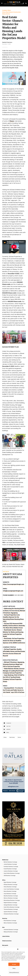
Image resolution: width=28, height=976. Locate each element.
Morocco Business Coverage (11, 898)
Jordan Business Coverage (10, 864)
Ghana (11, 121)
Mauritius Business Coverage (11, 895)
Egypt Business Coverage (10, 882)
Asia (3, 927)
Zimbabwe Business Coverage (11, 913)
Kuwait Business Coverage (10, 868)
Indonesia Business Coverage (11, 929)
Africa (3, 880)
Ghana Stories (6, 14)
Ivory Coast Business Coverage (11, 889)
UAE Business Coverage (9, 875)
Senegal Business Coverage (10, 904)
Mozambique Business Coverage (12, 900)
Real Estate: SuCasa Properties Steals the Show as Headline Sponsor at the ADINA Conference (14, 641)
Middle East (5, 859)
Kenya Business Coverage (10, 891)
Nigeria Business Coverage (10, 902)
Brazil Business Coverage (10, 920)
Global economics (6, 940)
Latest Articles (6, 936)
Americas (4, 918)
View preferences (14, 972)
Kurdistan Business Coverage (11, 866)
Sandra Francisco (7, 42)
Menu (2, 3)
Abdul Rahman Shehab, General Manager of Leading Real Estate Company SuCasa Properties (13, 671)
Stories (19, 737)
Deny (14, 968)
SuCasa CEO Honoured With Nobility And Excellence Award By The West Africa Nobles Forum (14, 626)
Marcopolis (5, 945)
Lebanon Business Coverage (11, 871)
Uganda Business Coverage (10, 911)
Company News (6, 10)
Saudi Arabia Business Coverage (12, 873)
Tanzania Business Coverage (11, 909)
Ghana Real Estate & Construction (11, 12)
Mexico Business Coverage (10, 922)
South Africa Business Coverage (11, 907)
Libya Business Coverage (10, 893)
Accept (14, 964)
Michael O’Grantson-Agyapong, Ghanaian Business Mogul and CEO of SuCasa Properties (13, 664)
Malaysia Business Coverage (11, 931)
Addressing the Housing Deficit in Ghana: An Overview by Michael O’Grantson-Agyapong (14, 611)
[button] (18, 949)
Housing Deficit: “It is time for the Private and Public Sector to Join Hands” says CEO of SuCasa (13, 690)
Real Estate (12, 737)
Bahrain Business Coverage (10, 862)
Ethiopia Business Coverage (10, 884)
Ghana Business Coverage (10, 886)
